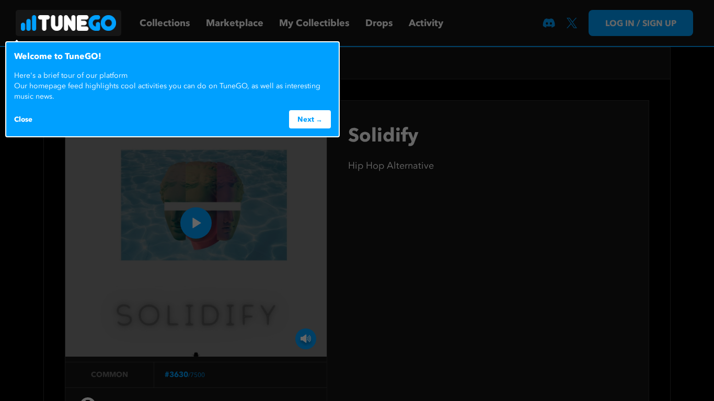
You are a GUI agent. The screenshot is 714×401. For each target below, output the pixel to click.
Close (23, 119)
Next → (310, 119)
